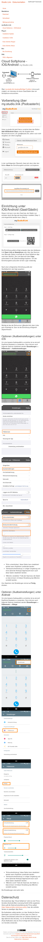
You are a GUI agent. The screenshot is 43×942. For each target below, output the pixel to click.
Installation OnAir (8, 38)
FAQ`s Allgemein (7, 57)
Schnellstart (6, 18)
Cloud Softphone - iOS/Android (12, 28)
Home (4, 8)
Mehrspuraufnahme (8, 22)
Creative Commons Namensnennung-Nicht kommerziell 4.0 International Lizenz (25, 934)
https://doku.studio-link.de (29, 937)
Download (5, 14)
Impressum (25, 939)
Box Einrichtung (7, 51)
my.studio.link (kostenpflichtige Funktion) (18, 89)
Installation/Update (8, 34)
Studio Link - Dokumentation (13, 2)
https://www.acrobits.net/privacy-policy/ (14, 907)
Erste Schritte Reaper (9, 42)
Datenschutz (18, 939)
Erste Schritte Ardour (9, 46)
